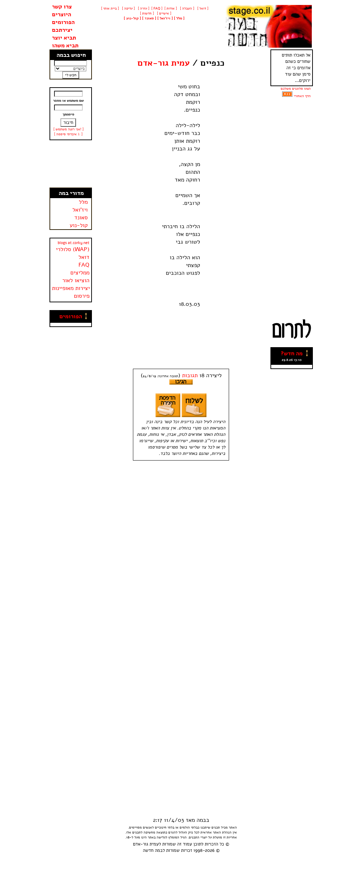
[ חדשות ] (146, 13)
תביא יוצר (64, 38)
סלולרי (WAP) (72, 249)
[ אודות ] (170, 8)
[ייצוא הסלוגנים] (287, 96)
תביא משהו (65, 45)
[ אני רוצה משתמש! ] (68, 129)
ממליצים (79, 273)
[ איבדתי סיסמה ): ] (68, 134)
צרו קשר (62, 7)
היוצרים (61, 14)
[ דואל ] (202, 8)
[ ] (132, 18)
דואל (83, 257)
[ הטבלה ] (186, 8)
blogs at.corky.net (73, 242)
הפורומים (63, 22)
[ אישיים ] (163, 13)
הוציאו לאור (75, 280)
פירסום (81, 296)
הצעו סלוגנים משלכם (296, 88)
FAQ (83, 265)
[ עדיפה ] (128, 8)
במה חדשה (153, 850)
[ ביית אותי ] (110, 8)
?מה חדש (292, 353)
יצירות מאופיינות (71, 288)
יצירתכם (62, 30)
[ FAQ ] (156, 8)
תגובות (190, 375)
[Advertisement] (70, 164)
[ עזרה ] (143, 8)
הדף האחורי (302, 96)
